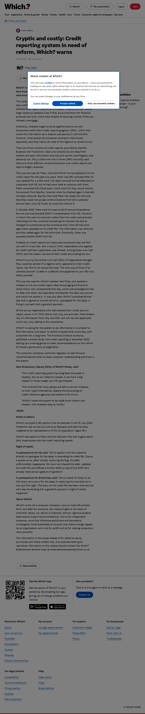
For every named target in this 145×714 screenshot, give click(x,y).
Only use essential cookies (101, 103)
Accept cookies (67, 103)
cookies (48, 82)
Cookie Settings (41, 103)
